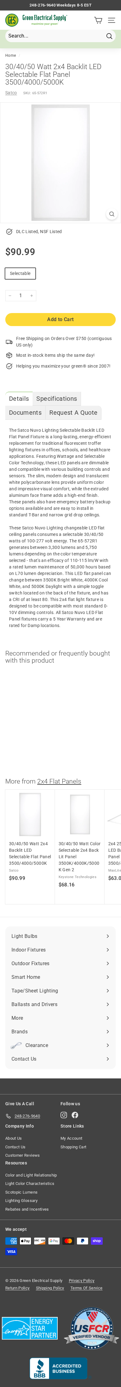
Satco (11, 92)
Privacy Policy (82, 1280)
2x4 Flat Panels (59, 781)
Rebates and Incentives (27, 1209)
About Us (13, 1138)
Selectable (20, 273)
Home (10, 55)
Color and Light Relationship (31, 1175)
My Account (71, 1138)
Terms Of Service (86, 1288)
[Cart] (98, 20)
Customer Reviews (22, 1155)
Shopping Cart (73, 1147)
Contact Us (15, 1147)
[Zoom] (112, 214)
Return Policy (17, 1288)
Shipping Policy (50, 1288)
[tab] (19, 399)
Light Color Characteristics (29, 1183)
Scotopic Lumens (21, 1192)
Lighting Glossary (21, 1200)
